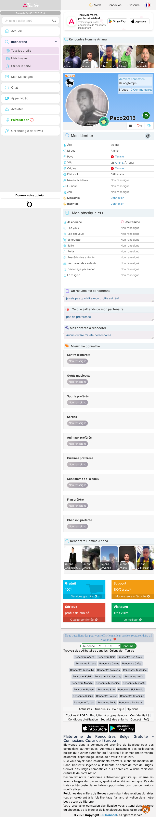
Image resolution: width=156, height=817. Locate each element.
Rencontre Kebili (82, 676)
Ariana (119, 162)
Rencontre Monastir (134, 682)
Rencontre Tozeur (84, 702)
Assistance (146, 809)
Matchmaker (19, 58)
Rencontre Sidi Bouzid (130, 689)
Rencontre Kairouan (108, 669)
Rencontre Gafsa (131, 663)
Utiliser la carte (21, 66)
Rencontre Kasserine (135, 669)
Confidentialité (139, 715)
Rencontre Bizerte (86, 663)
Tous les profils (21, 50)
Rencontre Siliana (83, 695)
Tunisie (119, 156)
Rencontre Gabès (109, 663)
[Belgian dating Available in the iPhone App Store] (95, 725)
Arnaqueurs (102, 709)
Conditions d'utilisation (83, 719)
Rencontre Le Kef (134, 676)
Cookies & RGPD (77, 715)
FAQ (146, 719)
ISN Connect (108, 815)
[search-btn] (54, 20)
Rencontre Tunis (107, 702)
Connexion (114, 5)
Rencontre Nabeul (84, 689)
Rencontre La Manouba (108, 676)
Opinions (132, 709)
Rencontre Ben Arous (130, 656)
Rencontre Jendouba (82, 669)
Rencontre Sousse (106, 695)
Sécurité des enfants (114, 719)
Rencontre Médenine (108, 682)
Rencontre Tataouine (132, 695)
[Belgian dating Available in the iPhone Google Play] (122, 725)
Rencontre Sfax (106, 689)
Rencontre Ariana (84, 656)
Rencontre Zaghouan (131, 702)
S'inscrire (134, 5)
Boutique (118, 709)
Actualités (85, 709)
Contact (135, 719)
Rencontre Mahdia (82, 682)
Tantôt (32, 5)
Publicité (96, 715)
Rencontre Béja (106, 656)
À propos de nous (116, 715)
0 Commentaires (141, 89)
